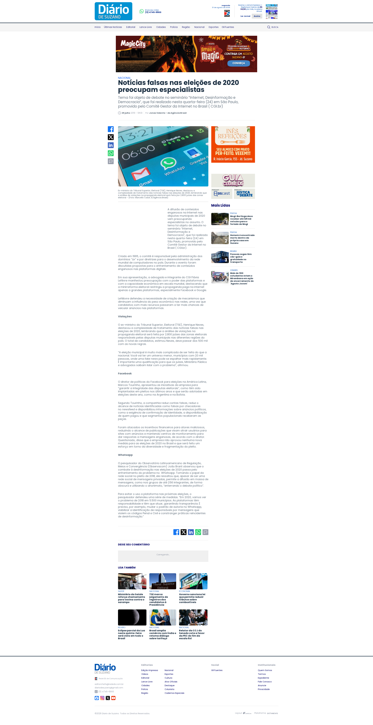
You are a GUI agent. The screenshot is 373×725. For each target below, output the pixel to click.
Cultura (168, 677)
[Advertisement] (140, 226)
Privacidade (264, 689)
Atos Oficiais (171, 681)
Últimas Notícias (113, 27)
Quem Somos (265, 670)
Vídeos (144, 674)
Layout (238, 713)
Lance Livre (146, 27)
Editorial (130, 27)
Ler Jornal (245, 16)
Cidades (161, 27)
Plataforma (260, 713)
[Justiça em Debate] (244, 194)
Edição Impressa (149, 670)
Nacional (199, 27)
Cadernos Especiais (174, 693)
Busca (275, 27)
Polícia (174, 27)
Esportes (214, 27)
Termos (262, 674)
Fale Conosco (265, 681)
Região (186, 27)
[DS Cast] (221, 194)
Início (98, 27)
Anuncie (262, 685)
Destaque (170, 685)
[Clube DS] (233, 181)
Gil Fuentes (228, 27)
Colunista (169, 689)
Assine (257, 16)
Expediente (263, 677)
